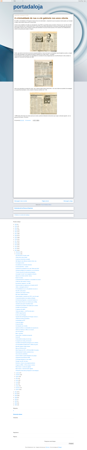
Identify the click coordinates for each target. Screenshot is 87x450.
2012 (16, 250)
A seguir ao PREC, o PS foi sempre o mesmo (25, 365)
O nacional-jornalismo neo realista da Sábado (25, 298)
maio (17, 382)
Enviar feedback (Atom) (46, 204)
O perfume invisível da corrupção (23, 259)
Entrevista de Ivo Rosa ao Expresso (23, 208)
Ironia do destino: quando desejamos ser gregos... (26, 355)
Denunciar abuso (17, 414)
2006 (16, 399)
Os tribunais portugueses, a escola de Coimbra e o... (27, 300)
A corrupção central (20, 262)
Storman (47, 447)
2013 (16, 248)
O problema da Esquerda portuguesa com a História (27, 342)
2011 (16, 391)
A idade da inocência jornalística (22, 318)
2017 (16, 241)
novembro (18, 253)
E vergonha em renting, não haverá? (23, 340)
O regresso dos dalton (20, 309)
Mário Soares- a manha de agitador (23, 366)
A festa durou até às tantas (21, 257)
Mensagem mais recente (20, 201)
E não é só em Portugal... (21, 314)
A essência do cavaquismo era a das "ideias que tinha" (27, 268)
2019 (16, 237)
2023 (16, 230)
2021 (16, 233)
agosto (17, 376)
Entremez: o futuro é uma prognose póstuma (25, 363)
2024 (16, 228)
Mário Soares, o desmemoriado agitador (24, 368)
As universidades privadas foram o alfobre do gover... (27, 344)
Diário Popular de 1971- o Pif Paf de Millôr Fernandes (27, 350)
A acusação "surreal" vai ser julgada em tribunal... (26, 274)
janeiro (17, 389)
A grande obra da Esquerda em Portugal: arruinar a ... (27, 316)
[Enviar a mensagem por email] (33, 120)
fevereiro (18, 387)
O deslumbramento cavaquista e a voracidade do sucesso (28, 279)
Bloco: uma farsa (19, 333)
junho (17, 380)
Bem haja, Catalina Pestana (22, 294)
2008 (16, 397)
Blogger (60, 447)
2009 (16, 395)
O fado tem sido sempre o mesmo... (23, 281)
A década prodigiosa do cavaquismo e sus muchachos (27, 270)
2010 (16, 393)
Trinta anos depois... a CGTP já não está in (25, 311)
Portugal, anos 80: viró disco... (22, 361)
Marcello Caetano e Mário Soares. (23, 346)
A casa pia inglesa (19, 322)
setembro (18, 374)
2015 (16, 244)
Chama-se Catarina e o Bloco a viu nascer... (25, 329)
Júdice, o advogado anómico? (22, 287)
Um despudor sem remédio (21, 325)
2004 (16, 403)
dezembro (18, 252)
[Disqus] (43, 142)
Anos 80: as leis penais (21, 290)
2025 (16, 226)
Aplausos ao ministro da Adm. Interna (24, 275)
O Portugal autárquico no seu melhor (24, 359)
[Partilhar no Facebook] (37, 120)
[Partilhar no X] (36, 120)
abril (17, 384)
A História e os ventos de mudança (21, 214)
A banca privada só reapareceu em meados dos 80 (27, 285)
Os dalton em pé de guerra (21, 307)
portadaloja (28, 7)
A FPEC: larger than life (21, 313)
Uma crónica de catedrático (21, 353)
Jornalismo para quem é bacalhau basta (24, 303)
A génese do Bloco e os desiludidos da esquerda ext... (27, 327)
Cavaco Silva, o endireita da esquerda (24, 335)
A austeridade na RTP (20, 320)
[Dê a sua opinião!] (34, 120)
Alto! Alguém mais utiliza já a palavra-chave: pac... (26, 261)
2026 (16, 224)
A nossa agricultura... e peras (22, 266)
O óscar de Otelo (19, 324)
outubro (18, 372)
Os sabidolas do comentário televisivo (24, 264)
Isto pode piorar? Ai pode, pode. (22, 255)
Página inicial (45, 201)
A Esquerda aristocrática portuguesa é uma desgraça (27, 370)
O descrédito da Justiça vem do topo (23, 338)
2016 (16, 242)
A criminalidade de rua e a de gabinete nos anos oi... (27, 288)
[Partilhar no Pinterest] (38, 120)
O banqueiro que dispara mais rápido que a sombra (27, 305)
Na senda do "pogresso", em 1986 (23, 283)
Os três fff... (18, 337)
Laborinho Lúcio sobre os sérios (22, 292)
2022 (16, 231)
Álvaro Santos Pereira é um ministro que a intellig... (27, 301)
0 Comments (28, 120)
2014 (16, 246)
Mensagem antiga (68, 201)
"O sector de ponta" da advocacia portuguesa (25, 272)
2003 (16, 404)
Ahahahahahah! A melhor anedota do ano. (25, 352)
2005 (16, 401)
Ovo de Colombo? (19, 331)
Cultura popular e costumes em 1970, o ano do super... (27, 296)
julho (17, 378)
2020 (16, 235)
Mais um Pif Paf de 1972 (21, 348)
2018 (16, 239)
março (17, 385)
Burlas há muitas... (20, 277)
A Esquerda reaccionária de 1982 (23, 357)
